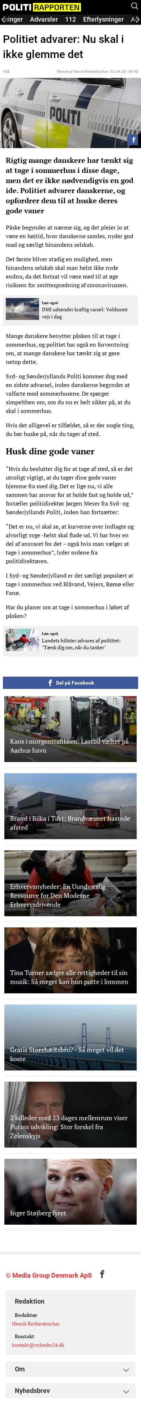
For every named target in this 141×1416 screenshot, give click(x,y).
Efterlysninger (103, 19)
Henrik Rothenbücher (36, 1323)
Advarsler (44, 19)
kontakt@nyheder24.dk (38, 1344)
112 (70, 19)
